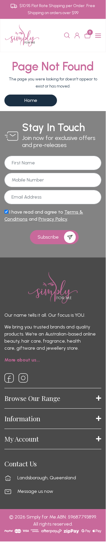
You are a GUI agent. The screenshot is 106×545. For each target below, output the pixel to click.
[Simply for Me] (22, 35)
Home (30, 100)
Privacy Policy (52, 219)
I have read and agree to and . (43, 215)
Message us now (35, 491)
